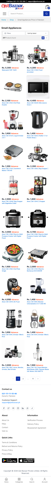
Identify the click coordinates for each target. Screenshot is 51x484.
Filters (9, 33)
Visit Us (5, 431)
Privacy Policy (7, 450)
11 (33, 379)
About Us (5, 420)
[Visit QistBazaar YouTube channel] (13, 408)
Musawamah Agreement (36, 428)
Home (3, 20)
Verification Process (35, 420)
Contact (5, 427)
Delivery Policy (33, 424)
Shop (12, 20)
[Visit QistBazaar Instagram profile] (18, 408)
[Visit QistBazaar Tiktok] (32, 408)
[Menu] (4, 14)
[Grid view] (43, 37)
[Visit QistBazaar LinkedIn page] (23, 408)
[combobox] (37, 33)
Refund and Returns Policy (12, 446)
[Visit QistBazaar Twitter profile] (8, 408)
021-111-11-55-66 (9, 394)
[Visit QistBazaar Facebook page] (4, 408)
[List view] (46, 37)
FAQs (4, 424)
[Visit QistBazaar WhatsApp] (27, 408)
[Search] (46, 13)
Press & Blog (7, 454)
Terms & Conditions (9, 442)
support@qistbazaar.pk (11, 402)
